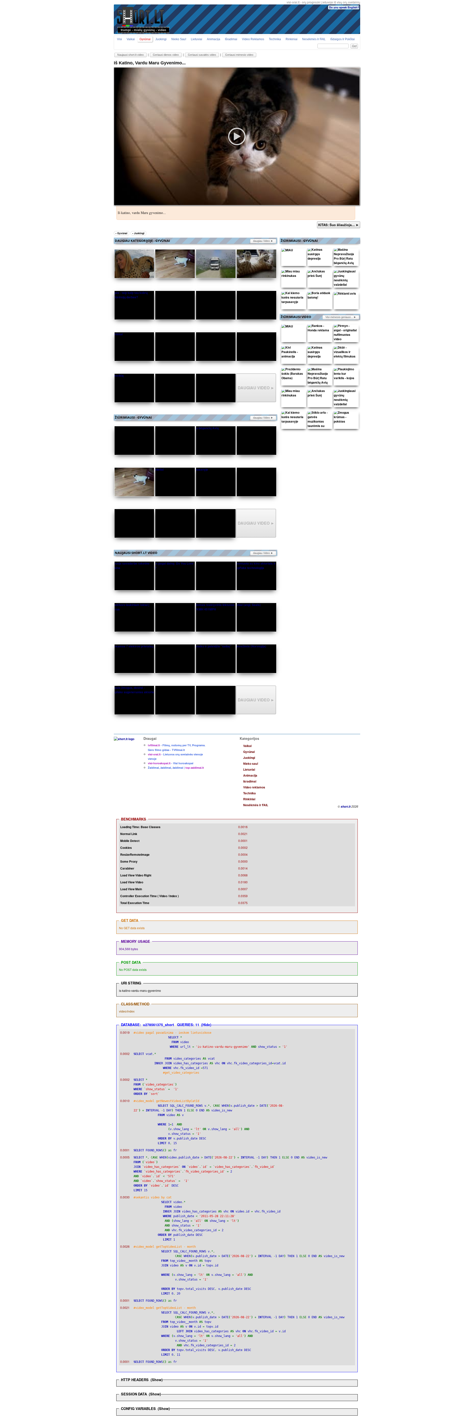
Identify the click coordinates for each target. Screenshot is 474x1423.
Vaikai (131, 39)
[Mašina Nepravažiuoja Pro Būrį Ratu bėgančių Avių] (345, 257)
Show (156, 1379)
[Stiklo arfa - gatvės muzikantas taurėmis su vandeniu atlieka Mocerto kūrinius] (319, 427)
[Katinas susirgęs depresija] (319, 255)
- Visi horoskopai (170, 763)
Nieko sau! (178, 39)
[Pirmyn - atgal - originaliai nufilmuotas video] (345, 333)
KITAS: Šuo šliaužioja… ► (338, 224)
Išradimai (231, 39)
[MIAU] (287, 251)
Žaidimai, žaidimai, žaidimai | (176, 767)
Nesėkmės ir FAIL (314, 39)
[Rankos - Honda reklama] (319, 329)
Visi (119, 39)
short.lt (346, 806)
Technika (275, 39)
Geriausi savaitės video (202, 54)
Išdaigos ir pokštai (342, 39)
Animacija (213, 39)
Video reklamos (253, 39)
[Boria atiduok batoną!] (319, 296)
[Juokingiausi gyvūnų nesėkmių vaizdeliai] (345, 279)
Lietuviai (196, 39)
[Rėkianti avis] (345, 294)
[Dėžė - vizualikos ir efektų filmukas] (345, 353)
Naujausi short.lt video (130, 54)
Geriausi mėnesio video (239, 54)
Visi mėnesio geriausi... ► (340, 317)
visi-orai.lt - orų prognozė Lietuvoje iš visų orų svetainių (323, 2)
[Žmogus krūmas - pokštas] (345, 418)
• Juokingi (138, 233)
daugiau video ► (263, 240)
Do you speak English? (344, 7)
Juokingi (161, 39)
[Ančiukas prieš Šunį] (319, 274)
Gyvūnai (145, 39)
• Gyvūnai (121, 233)
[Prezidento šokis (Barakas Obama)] (293, 374)
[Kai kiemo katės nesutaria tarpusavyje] (293, 298)
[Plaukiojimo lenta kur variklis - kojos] (345, 374)
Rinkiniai (291, 39)
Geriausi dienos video (166, 54)
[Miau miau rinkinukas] (293, 274)
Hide (206, 1024)
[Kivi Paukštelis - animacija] (293, 353)
